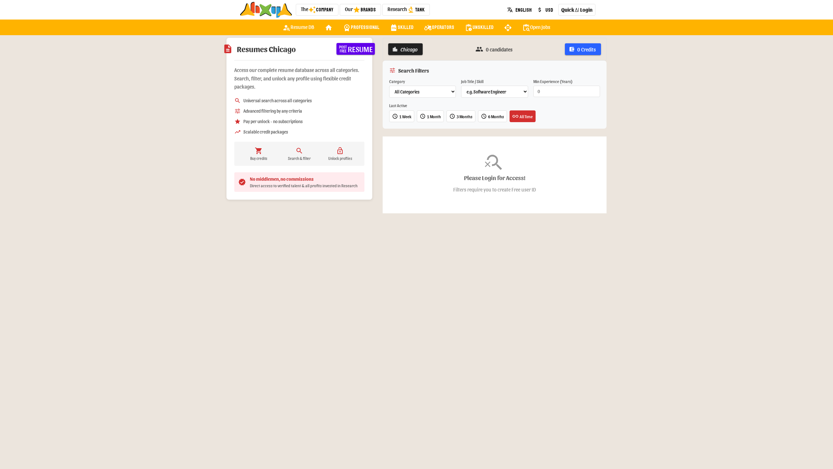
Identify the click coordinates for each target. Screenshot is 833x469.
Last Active (398, 105)
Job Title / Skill (472, 81)
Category (397, 81)
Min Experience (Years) (553, 81)
